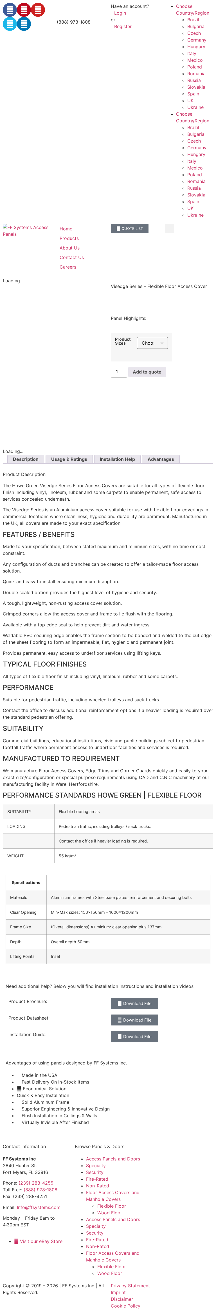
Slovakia (196, 87)
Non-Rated (97, 1186)
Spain (193, 94)
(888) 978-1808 (74, 22)
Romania (196, 73)
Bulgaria (195, 26)
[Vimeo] (10, 24)
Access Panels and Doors (113, 1159)
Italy (191, 53)
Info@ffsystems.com (38, 1207)
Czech (194, 33)
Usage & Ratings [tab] (69, 459)
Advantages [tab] (161, 459)
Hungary (196, 46)
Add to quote (147, 372)
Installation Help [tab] (117, 459)
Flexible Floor (111, 1206)
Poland (194, 67)
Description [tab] (26, 459)
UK (190, 100)
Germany (196, 40)
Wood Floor (109, 1212)
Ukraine (195, 107)
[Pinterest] (24, 10)
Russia (194, 80)
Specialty (96, 1165)
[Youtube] (38, 10)
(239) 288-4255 (36, 1183)
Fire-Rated (97, 1179)
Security (95, 1172)
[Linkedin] (24, 24)
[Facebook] (10, 10)
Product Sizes (123, 341)
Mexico (195, 60)
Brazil (193, 19)
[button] (72, 238)
